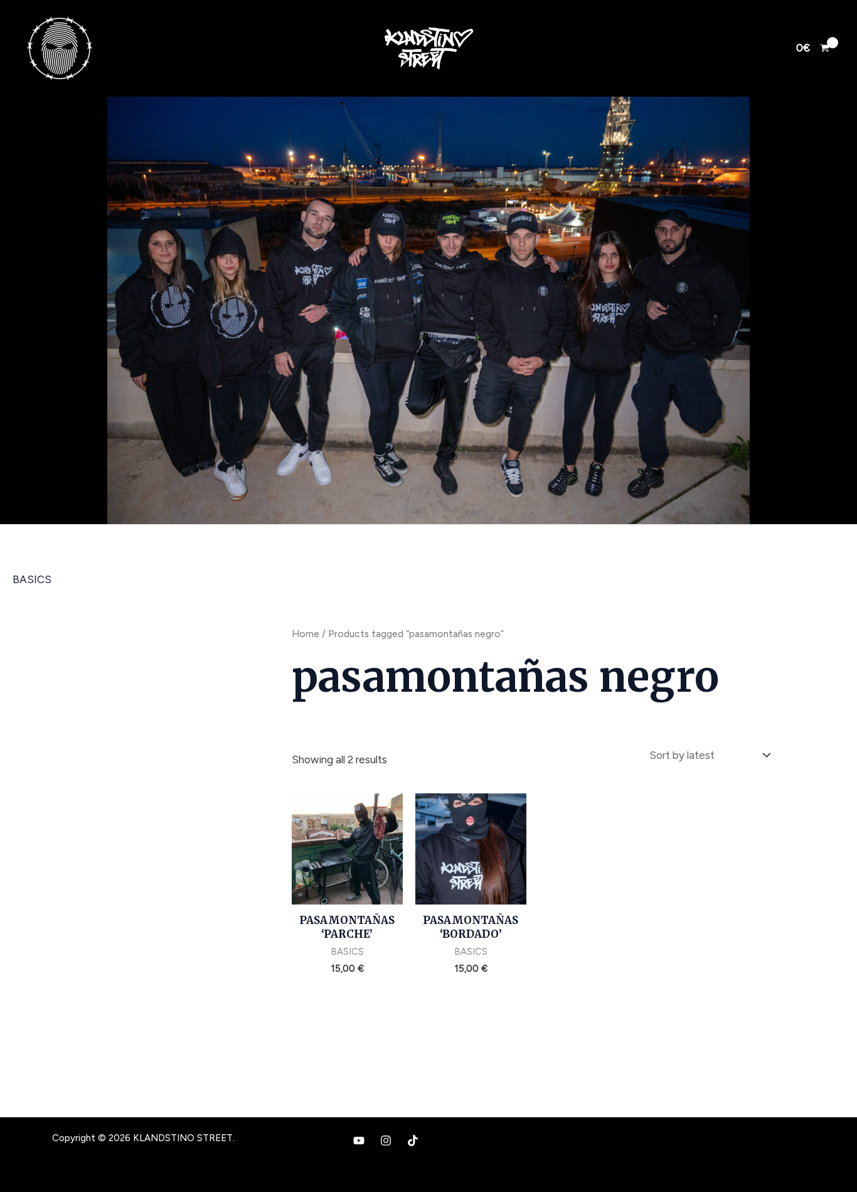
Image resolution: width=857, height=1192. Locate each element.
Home (305, 634)
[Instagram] (385, 1140)
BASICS (32, 579)
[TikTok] (412, 1140)
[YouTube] (359, 1140)
